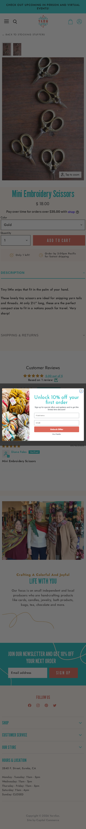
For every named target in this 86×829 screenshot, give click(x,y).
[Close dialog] (81, 391)
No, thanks (56, 434)
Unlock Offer (56, 429)
